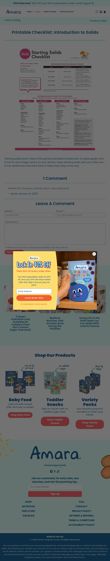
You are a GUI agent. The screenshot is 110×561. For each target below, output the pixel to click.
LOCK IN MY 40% (34, 297)
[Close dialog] (94, 254)
